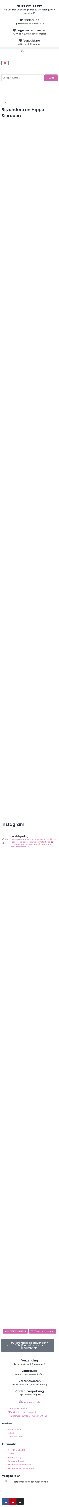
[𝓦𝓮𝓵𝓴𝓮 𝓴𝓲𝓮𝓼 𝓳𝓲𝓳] (10, 922)
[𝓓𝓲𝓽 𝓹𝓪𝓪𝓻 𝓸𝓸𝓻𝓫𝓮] (10, 1244)
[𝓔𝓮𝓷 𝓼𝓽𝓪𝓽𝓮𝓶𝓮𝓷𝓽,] (29, 1071)
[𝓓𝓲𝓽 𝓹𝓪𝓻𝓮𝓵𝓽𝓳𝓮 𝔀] (48, 1085)
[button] (29, 48)
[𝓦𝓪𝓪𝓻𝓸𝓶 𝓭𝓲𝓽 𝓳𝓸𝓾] (48, 932)
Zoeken (51, 77)
